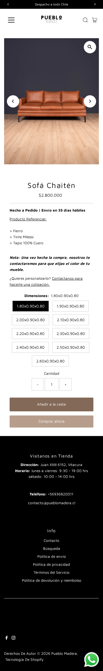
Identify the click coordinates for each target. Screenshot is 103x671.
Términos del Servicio (51, 572)
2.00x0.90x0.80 (30, 319)
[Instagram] (13, 638)
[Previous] (13, 101)
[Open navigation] (15, 20)
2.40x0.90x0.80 (30, 347)
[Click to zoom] (90, 47)
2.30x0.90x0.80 (71, 333)
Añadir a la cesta (51, 404)
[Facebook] (6, 638)
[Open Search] (85, 20)
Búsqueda (51, 548)
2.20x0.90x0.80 (30, 333)
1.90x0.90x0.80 (70, 306)
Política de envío (51, 556)
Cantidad (51, 373)
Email (51, 485)
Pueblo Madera (64, 653)
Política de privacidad (51, 564)
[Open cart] (94, 20)
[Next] (90, 101)
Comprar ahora (51, 421)
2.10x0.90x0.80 (71, 319)
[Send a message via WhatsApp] (91, 659)
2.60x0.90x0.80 (50, 361)
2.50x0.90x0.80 (71, 347)
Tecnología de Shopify (24, 659)
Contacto (51, 540)
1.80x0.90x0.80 (30, 306)
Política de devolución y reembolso (51, 580)
